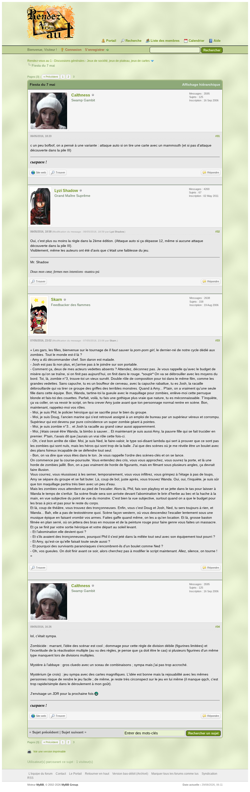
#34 (217, 626)
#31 (217, 136)
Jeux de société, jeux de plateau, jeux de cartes (118, 61)
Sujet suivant (72, 732)
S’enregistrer (94, 50)
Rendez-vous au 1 (39, 61)
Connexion (73, 50)
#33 (217, 340)
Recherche (133, 40)
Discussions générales (69, 61)
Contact (61, 773)
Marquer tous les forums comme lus (174, 773)
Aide (217, 40)
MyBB (40, 784)
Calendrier (196, 40)
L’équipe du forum (40, 773)
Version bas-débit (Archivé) (130, 773)
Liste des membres (165, 40)
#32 (217, 231)
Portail (111, 40)
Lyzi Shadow (66, 191)
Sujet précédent (45, 732)
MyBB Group (70, 784)
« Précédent (50, 76)
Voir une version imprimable (49, 751)
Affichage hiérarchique (201, 84)
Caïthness (80, 95)
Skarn (56, 299)
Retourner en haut (97, 773)
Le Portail (75, 773)
